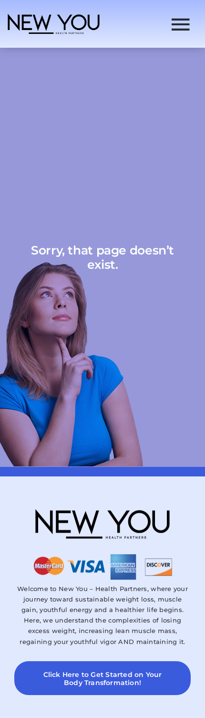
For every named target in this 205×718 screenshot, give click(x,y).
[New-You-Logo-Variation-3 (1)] (53, 15)
